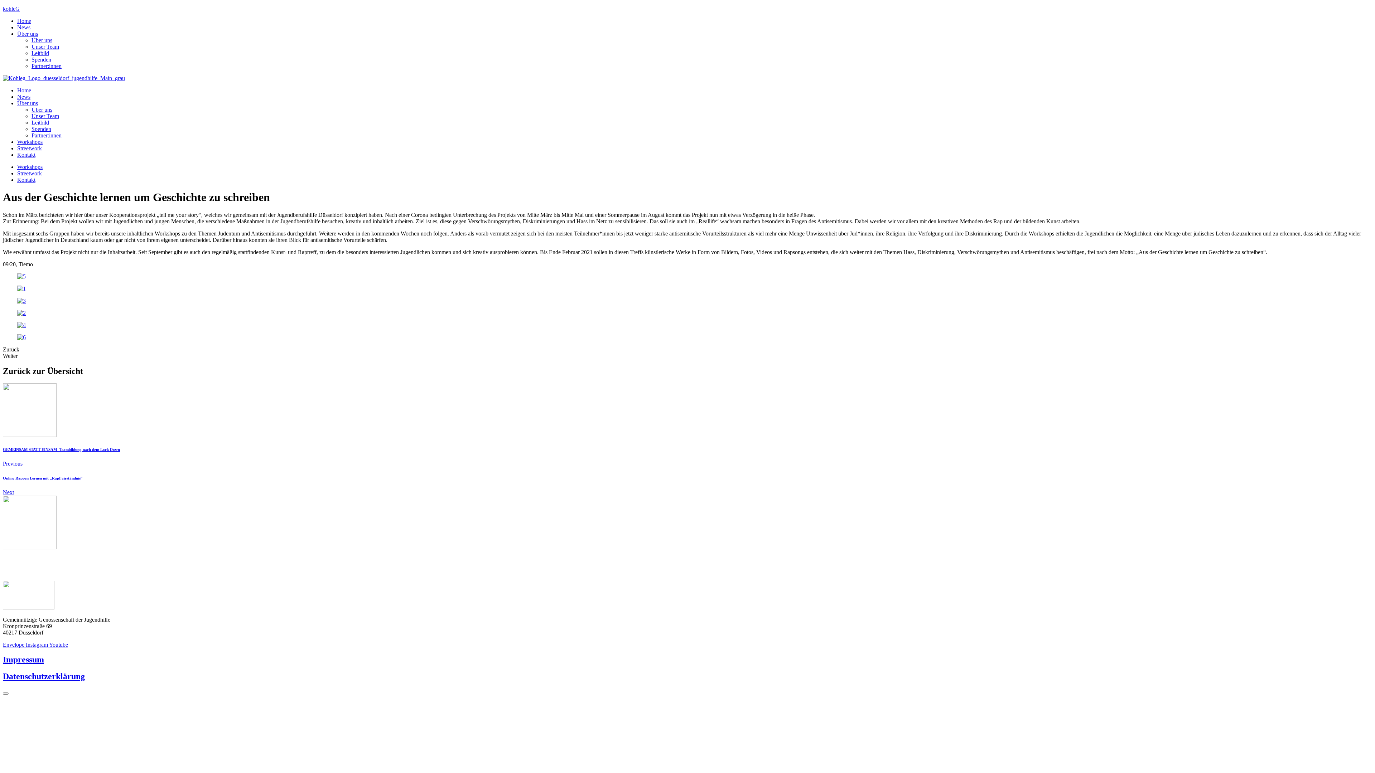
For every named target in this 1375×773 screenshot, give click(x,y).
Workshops (30, 142)
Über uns (27, 34)
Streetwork (29, 148)
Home (24, 21)
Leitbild (40, 53)
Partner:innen (47, 66)
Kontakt (26, 155)
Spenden (41, 60)
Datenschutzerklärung (44, 676)
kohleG (11, 9)
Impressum (23, 659)
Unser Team (45, 47)
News (23, 27)
